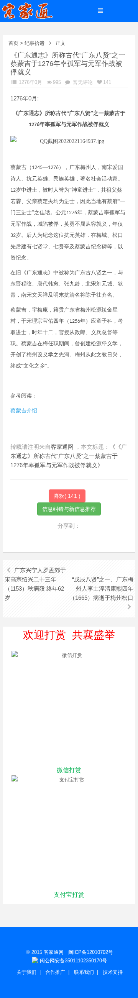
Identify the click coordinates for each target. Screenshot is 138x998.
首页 (13, 43)
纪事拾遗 (34, 43)
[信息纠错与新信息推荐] (69, 508)
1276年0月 (29, 82)
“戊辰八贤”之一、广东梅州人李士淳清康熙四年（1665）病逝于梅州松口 (101, 588)
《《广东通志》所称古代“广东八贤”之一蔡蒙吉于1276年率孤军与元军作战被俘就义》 (68, 455)
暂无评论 (82, 82)
